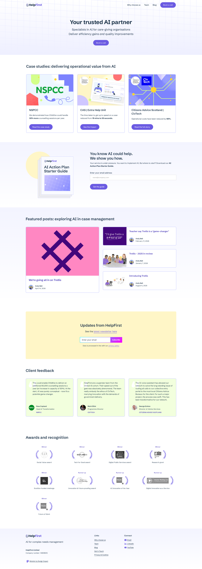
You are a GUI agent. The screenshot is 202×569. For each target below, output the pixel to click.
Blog (155, 5)
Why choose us (133, 5)
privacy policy (113, 346)
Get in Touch (99, 551)
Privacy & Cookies (101, 555)
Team (146, 5)
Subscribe (116, 340)
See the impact (89, 127)
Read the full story (142, 127)
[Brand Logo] (34, 5)
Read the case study (41, 127)
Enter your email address (101, 173)
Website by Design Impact (38, 561)
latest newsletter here (105, 331)
